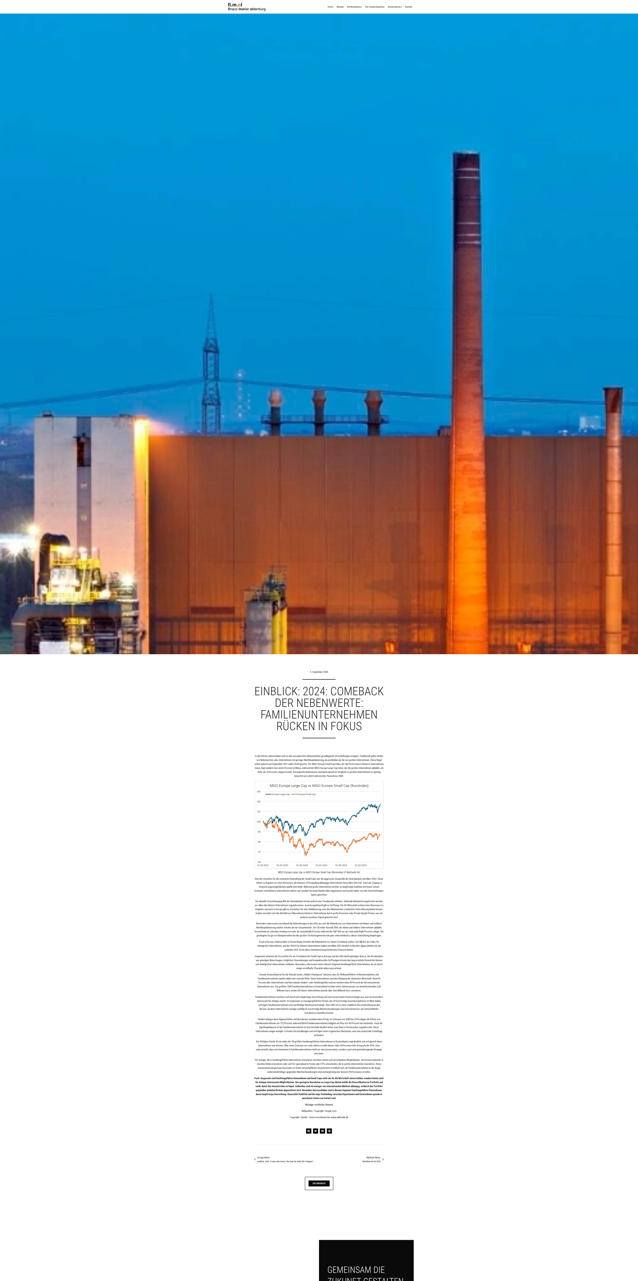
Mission (340, 6)
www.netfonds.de (339, 1117)
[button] (308, 1131)
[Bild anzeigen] (319, 824)
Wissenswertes (395, 6)
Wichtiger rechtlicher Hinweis (319, 1104)
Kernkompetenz (354, 6)
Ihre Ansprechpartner (374, 6)
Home (330, 6)
